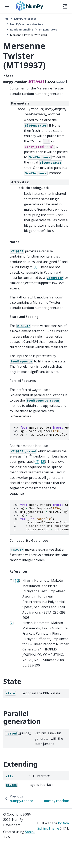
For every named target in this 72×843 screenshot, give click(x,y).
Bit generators (48, 29)
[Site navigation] (7, 6)
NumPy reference (25, 18)
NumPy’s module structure (27, 24)
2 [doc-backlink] (18, 580)
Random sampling (21, 29)
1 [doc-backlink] (15, 580)
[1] (35, 267)
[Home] (6, 19)
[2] (43, 461)
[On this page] (65, 6)
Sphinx (30, 832)
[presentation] (28, 456)
